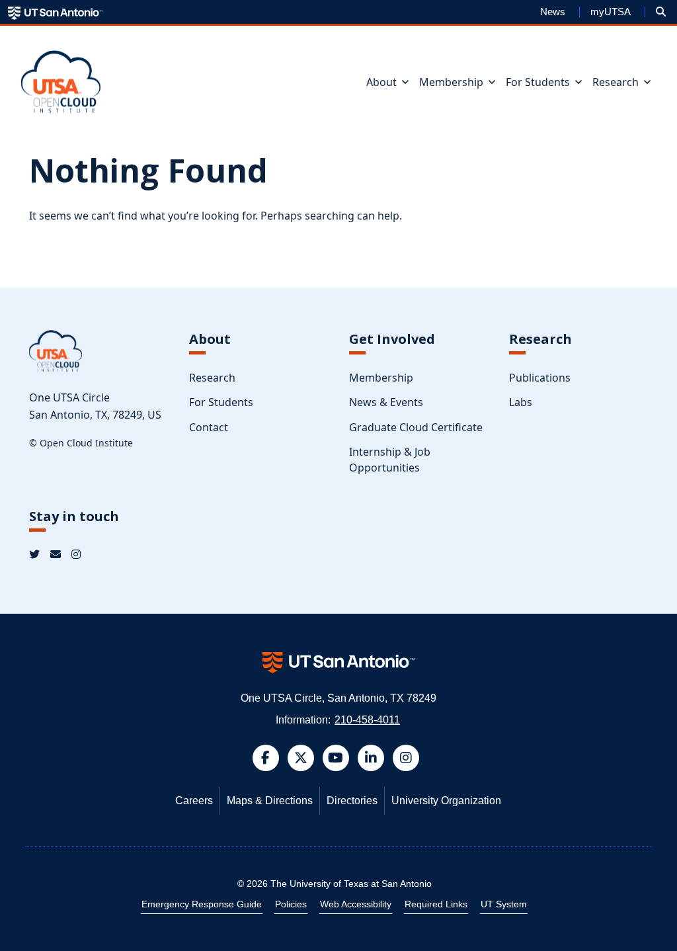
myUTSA (610, 12)
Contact (208, 427)
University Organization (446, 800)
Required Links (436, 904)
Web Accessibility (355, 904)
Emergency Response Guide (201, 904)
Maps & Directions (270, 800)
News (552, 12)
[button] (661, 12)
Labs (520, 402)
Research (212, 377)
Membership (381, 377)
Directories (352, 800)
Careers (194, 800)
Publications (540, 377)
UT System (504, 904)
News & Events (386, 402)
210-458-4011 (367, 719)
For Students (221, 402)
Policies (291, 904)
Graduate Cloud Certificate (416, 427)
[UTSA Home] (55, 12)
